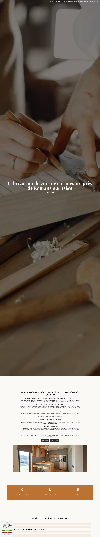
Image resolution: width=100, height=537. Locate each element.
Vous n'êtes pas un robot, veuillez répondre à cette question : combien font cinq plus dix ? (27, 529)
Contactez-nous (54, 440)
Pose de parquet (68, 1)
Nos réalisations (88, 1)
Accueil (51, 1)
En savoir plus (45, 440)
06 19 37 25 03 (53, 494)
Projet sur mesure (78, 1)
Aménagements (58, 1)
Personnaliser (7, 534)
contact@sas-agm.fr (78, 494)
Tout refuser (7, 532)
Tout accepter (7, 530)
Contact (96, 1)
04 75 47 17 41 (46, 494)
